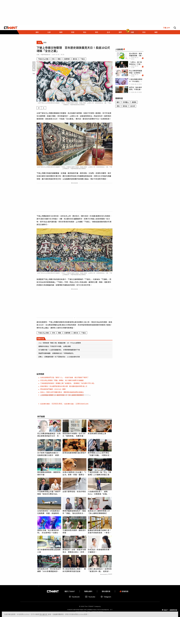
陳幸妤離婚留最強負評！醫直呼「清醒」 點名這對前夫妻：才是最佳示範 (74, 512)
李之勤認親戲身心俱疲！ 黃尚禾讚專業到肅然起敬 (74, 570)
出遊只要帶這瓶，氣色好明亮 (74, 491)
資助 (118, 106)
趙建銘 (134, 102)
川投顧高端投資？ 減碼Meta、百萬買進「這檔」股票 (99, 492)
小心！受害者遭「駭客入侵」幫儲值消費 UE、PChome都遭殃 (59, 343)
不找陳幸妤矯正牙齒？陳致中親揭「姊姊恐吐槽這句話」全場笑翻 (49, 492)
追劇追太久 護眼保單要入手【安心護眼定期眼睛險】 (99, 512)
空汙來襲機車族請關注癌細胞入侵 (49, 550)
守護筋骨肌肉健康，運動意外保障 (74, 531)
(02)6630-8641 (57, 403)
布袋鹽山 (126, 102)
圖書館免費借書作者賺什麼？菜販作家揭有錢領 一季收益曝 (99, 531)
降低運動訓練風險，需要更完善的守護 (49, 473)
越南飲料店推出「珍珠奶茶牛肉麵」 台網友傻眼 (54, 346)
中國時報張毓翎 (45, 54)
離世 (118, 102)
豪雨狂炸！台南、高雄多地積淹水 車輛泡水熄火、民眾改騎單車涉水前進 (74, 550)
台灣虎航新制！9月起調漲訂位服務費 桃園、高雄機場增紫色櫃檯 (49, 512)
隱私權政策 (43, 614)
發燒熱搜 (124, 591)
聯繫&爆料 (88, 591)
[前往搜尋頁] (175, 28)
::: (26, 32)
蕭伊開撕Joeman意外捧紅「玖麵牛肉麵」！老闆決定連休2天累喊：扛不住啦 (99, 453)
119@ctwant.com (82, 403)
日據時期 (67, 59)
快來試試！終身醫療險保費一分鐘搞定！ (99, 550)
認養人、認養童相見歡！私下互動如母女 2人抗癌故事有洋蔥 (59, 357)
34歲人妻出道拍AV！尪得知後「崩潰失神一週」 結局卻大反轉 (100, 570)
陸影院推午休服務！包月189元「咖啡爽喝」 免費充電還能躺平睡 (74, 434)
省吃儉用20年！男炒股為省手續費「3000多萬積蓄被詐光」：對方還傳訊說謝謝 (49, 570)
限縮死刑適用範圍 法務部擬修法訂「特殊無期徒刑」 (56, 353)
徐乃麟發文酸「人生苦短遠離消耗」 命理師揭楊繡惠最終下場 (59, 350)
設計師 (132, 106)
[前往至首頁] (10, 28)
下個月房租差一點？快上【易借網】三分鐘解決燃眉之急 (99, 473)
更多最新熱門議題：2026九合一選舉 (53, 389)
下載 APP (166, 28)
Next (34, 73)
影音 (144, 32)
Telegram (107, 597)
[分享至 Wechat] (33, 69)
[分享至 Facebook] (33, 66)
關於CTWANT (70, 591)
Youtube (91, 597)
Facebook (76, 597)
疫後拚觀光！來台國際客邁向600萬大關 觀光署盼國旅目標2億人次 (63, 386)
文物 (52, 59)
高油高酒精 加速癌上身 (97, 433)
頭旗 (59, 59)
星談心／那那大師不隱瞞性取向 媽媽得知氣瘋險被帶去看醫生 (62, 392)
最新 (37, 32)
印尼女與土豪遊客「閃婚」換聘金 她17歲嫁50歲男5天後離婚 (61, 380)
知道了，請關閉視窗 (170, 610)
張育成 (125, 106)
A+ (39, 108)
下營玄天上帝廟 (43, 59)
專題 (155, 32)
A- (43, 108)
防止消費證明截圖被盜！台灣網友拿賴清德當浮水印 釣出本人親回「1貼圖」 (49, 434)
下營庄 (82, 59)
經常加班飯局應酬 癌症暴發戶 (74, 452)
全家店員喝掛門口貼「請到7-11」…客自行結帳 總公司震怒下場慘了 (64, 377)
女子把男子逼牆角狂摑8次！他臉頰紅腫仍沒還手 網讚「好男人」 (48, 453)
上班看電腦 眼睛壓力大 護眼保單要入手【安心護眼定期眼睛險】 (62, 395)
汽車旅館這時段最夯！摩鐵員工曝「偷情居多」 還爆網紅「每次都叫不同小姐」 (67, 383)
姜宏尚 (75, 59)
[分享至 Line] (33, 63)
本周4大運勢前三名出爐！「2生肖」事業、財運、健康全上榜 (74, 473)
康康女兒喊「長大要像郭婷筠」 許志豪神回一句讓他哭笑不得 (48, 531)
